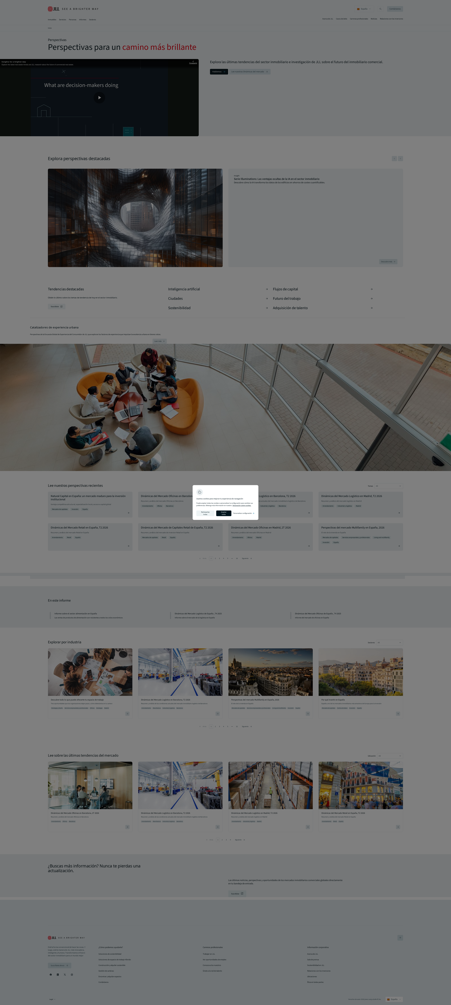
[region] (225, 502)
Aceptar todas (223, 513)
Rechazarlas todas (205, 513)
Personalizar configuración (244, 513)
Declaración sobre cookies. (242, 505)
